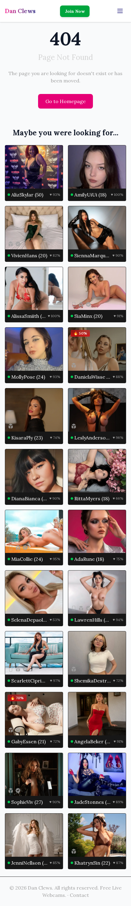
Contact (79, 895)
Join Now (75, 11)
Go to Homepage (65, 101)
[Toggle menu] (120, 11)
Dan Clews (20, 11)
